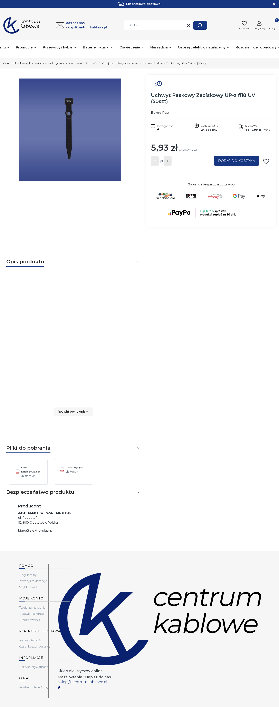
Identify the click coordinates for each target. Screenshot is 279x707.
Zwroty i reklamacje (33, 581)
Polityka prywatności (34, 667)
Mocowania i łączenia (83, 63)
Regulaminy (28, 575)
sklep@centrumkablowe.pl (82, 682)
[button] (200, 25)
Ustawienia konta (31, 614)
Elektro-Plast (160, 112)
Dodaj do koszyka (236, 161)
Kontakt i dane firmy (33, 687)
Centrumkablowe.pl (16, 63)
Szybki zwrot (28, 587)
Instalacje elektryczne (49, 63)
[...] (70, 130)
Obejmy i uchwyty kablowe (120, 63)
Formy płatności (30, 640)
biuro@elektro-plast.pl (35, 530)
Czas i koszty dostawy (34, 646)
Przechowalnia (29, 620)
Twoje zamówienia (32, 607)
